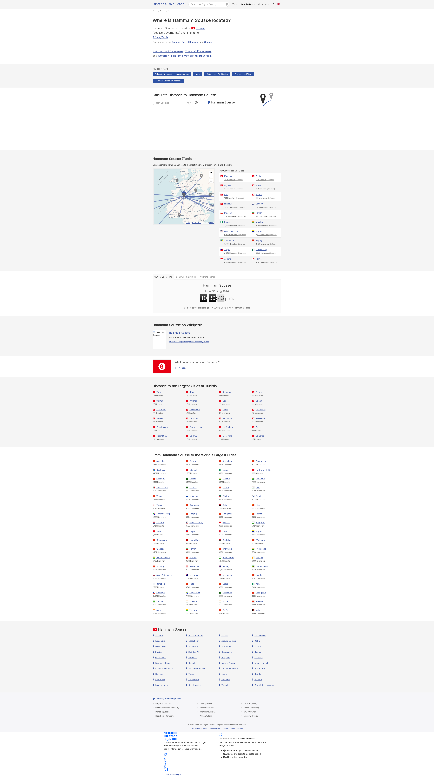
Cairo (225, 505)
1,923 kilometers (266, 207)
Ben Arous (227, 418)
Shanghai (160, 461)
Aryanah (228, 185)
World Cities (246, 4)
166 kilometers (265, 198)
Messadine (160, 646)
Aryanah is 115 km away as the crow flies (184, 55)
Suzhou (193, 557)
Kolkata (226, 601)
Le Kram (193, 436)
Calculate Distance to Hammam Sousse (172, 74)
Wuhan (159, 496)
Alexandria (227, 575)
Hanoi (159, 531)
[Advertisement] (250, 41)
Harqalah (225, 657)
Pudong (160, 566)
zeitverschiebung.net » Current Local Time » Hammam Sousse (221, 308)
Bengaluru (260, 522)
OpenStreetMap (196, 223)
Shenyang (227, 549)
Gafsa (225, 409)
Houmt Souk (162, 436)
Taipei (227, 249)
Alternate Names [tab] (207, 277)
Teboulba (225, 685)
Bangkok (160, 584)
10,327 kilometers (267, 262)
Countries (262, 4)
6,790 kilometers (235, 235)
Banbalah (192, 663)
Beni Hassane (194, 685)
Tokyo (259, 259)
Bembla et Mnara (163, 663)
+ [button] (211, 172)
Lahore (193, 479)
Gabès (226, 401)
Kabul (258, 610)
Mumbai (259, 222)
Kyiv (249, 712)
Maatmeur (193, 646)
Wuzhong (260, 540)
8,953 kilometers (235, 253)
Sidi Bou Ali (193, 652)
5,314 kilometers (266, 225)
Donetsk (163, 712)
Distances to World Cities (217, 74)
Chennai (193, 601)
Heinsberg (164, 716)
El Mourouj (161, 409)
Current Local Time (243, 74)
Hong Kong (195, 540)
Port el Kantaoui (190, 42)
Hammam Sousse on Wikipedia (168, 81)
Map (198, 74)
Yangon (193, 610)
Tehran (259, 213)
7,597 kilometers (266, 235)
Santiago (160, 592)
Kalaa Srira (160, 641)
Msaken (258, 646)
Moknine (225, 679)
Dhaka (226, 496)
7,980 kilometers (235, 244)
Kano (258, 584)
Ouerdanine (160, 657)
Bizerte (259, 194)
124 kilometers (234, 198)
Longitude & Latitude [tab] (186, 277)
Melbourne (195, 575)
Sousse (208, 42)
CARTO (211, 223)
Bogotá (259, 231)
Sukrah (259, 185)
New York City (231, 231)
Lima (225, 531)
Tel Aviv (250, 704)
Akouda (176, 42)
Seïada (258, 674)
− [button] (211, 175)
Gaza (167, 708)
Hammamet (195, 409)
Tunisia (200, 28)
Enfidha (258, 679)
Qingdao (160, 549)
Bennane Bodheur (196, 668)
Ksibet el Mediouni (164, 668)
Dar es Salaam (262, 566)
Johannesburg (163, 514)
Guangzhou (261, 461)
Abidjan (259, 557)
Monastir (160, 418)
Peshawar (227, 592)
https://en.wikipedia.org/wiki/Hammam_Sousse (189, 342)
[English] (278, 4)
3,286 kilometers (235, 225)
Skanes (258, 652)
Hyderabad (261, 549)
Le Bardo (260, 436)
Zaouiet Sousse (228, 641)
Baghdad (227, 540)
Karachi (193, 487)
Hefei (192, 584)
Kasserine (260, 418)
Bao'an (226, 610)
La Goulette (228, 427)
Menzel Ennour (228, 663)
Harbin (259, 575)
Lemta (224, 674)
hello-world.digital (173, 774)
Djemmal (159, 674)
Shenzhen (227, 461)
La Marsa (194, 418)
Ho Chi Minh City (264, 470)
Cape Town (195, 592)
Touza (191, 674)
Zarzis (258, 427)
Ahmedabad (228, 557)
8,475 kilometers (266, 244)
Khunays (259, 657)
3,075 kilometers (235, 216)
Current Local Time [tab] (163, 277)
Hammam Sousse (179, 332)
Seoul (258, 496)
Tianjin (226, 487)
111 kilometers (265, 180)
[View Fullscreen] (211, 181)
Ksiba (257, 641)
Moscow (228, 213)
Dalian (225, 584)
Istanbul (228, 204)
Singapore (194, 566)
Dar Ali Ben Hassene (264, 685)
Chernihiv (207, 712)
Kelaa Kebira (260, 635)
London (259, 204)
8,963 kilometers (266, 253)
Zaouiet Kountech (229, 668)
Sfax (226, 194)
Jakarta (227, 259)
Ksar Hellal (160, 679)
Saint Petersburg (164, 575)
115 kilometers (233, 189)
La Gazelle (260, 409)
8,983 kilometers (235, 262)
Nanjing (193, 514)
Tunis (258, 176)
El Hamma (227, 436)
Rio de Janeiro (163, 557)
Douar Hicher (196, 427)
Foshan (259, 514)
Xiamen (259, 601)
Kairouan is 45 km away (168, 51)
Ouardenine (226, 652)
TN (233, 4)
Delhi (258, 487)
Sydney (226, 566)
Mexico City (261, 249)
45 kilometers (233, 180)
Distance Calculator (168, 4)
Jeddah (159, 601)
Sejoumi (259, 401)
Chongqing (161, 540)
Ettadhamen (162, 427)
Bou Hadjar (260, 668)
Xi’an (258, 505)
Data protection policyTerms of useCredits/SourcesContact (217, 729)
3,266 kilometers (266, 216)
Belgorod (163, 703)
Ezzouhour (193, 641)
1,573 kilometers (234, 207)
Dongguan (194, 505)
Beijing (259, 240)
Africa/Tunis (160, 37)
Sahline (158, 652)
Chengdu (160, 479)
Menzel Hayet (161, 685)
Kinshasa (160, 470)
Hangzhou (227, 514)
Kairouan (228, 176)
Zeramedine (193, 679)
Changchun (261, 592)
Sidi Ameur (226, 646)
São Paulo (229, 240)
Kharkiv (251, 708)
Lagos (227, 222)
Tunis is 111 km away (198, 51)
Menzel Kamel (261, 663)
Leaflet (188, 223)
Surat (158, 610)
